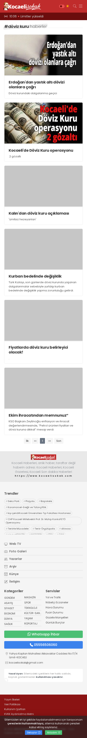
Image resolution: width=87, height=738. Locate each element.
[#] (43, 457)
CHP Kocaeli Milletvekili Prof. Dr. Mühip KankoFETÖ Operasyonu (35, 521)
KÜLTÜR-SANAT (33, 613)
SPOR (27, 602)
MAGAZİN (30, 597)
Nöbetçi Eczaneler (57, 602)
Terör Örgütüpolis (44, 528)
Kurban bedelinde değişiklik (35, 276)
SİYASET (9, 608)
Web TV (14, 544)
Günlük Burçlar (55, 622)
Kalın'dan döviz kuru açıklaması (39, 213)
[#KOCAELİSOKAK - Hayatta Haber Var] (21, 6)
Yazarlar (15, 559)
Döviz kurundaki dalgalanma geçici (33, 93)
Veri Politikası (12, 704)
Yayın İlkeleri (12, 699)
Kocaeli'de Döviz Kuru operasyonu (41, 150)
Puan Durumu (54, 612)
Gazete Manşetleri (57, 617)
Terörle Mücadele (17, 528)
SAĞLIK (8, 624)
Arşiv (12, 566)
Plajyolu (29, 501)
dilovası (65, 528)
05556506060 (45, 644)
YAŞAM (28, 618)
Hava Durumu (55, 607)
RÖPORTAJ (30, 623)
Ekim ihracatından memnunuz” (38, 415)
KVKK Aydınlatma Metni (19, 714)
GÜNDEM (9, 598)
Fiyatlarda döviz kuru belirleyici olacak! (38, 350)
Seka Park (12, 501)
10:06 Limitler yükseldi (27, 16)
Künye (13, 574)
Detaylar (32, 732)
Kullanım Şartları (14, 709)
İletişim (14, 581)
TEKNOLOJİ (30, 608)
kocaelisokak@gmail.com (26, 662)
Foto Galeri (17, 551)
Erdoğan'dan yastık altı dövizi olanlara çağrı (36, 85)
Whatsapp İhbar (46, 634)
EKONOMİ (9, 613)
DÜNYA (8, 619)
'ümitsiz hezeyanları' (22, 219)
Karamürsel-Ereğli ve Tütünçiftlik (26, 507)
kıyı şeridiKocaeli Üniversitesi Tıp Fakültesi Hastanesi (38, 513)
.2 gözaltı (15, 156)
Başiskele (45, 501)
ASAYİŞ (8, 603)
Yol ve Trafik (53, 597)
